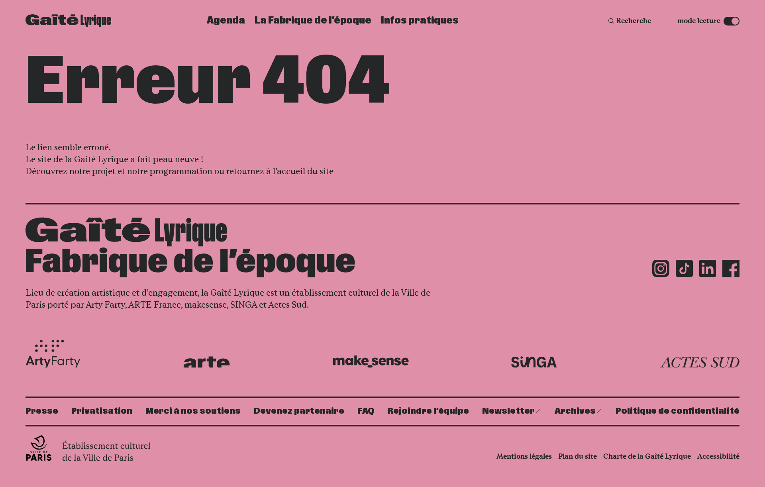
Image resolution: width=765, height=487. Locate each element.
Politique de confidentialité (678, 411)
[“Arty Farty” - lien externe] (53, 354)
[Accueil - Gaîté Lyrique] (68, 20)
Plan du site (577, 456)
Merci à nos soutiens (193, 411)
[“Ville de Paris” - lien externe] (89, 447)
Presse (42, 411)
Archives (575, 411)
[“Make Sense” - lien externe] (371, 361)
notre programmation (169, 171)
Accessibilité (718, 456)
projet (104, 171)
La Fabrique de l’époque (313, 20)
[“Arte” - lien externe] (206, 362)
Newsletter (508, 411)
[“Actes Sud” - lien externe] (700, 362)
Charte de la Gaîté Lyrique (647, 456)
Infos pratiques (420, 20)
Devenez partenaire (299, 411)
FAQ (366, 411)
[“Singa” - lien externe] (534, 362)
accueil (291, 171)
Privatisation (101, 411)
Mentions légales (524, 456)
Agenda (226, 20)
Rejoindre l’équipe (428, 411)
